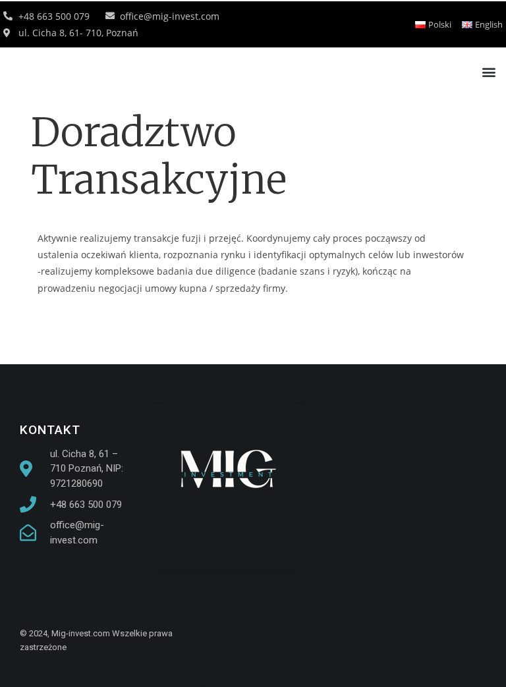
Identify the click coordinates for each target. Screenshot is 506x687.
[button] (488, 71)
